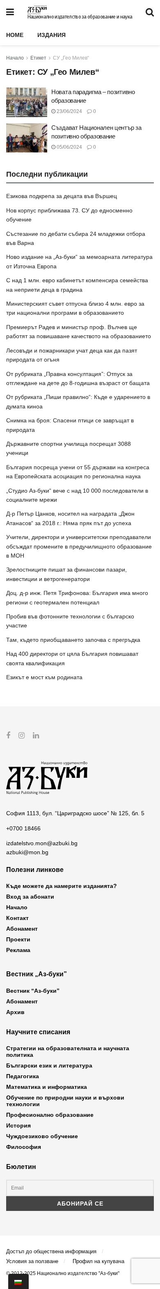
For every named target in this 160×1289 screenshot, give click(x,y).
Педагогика (22, 1076)
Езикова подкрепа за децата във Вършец (61, 196)
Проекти (18, 939)
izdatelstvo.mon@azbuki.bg (42, 843)
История (18, 1125)
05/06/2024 (68, 147)
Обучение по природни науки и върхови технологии (65, 1100)
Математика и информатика (46, 1087)
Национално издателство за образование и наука (79, 16)
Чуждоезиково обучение (42, 1136)
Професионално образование (50, 1114)
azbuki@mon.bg (27, 852)
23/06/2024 (68, 111)
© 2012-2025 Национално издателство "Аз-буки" (62, 1273)
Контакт (17, 918)
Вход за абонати (30, 896)
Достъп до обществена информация (51, 1251)
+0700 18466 (23, 828)
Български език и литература (49, 1065)
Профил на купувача (98, 1261)
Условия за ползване (32, 1261)
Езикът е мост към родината (44, 677)
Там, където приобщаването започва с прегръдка (73, 639)
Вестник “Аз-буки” (32, 990)
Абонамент (22, 928)
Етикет (38, 58)
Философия (23, 1147)
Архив (15, 1012)
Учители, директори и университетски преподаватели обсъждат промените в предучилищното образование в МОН (79, 546)
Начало (15, 58)
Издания (51, 35)
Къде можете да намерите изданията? (61, 886)
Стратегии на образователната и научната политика (67, 1051)
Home (14, 35)
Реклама (18, 950)
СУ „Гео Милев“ (71, 58)
